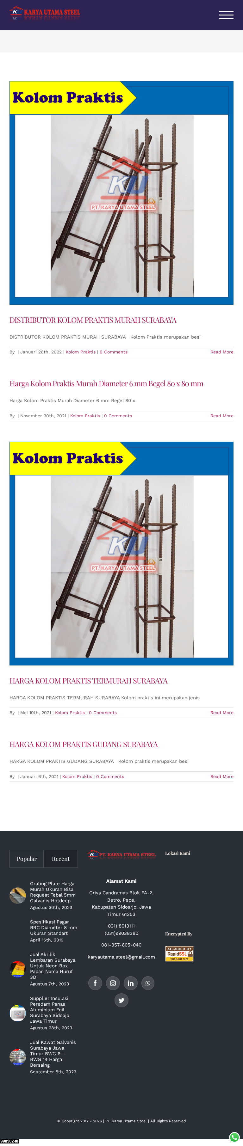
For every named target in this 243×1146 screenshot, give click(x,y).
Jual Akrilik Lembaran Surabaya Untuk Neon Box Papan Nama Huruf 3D (52, 966)
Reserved (177, 1121)
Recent (61, 858)
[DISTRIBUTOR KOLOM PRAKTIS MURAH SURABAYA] (121, 193)
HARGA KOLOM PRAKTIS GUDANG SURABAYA (83, 744)
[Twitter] (121, 1000)
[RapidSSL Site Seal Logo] (179, 949)
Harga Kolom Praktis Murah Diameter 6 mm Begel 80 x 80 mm (106, 383)
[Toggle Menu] (226, 15)
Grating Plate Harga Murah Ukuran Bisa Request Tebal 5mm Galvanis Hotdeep (53, 892)
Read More (222, 351)
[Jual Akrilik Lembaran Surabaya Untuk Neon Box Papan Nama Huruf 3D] (17, 969)
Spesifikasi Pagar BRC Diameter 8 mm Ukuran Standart (53, 927)
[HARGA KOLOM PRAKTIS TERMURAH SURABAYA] (121, 553)
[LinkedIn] (131, 983)
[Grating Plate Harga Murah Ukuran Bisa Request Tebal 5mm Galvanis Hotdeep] (17, 895)
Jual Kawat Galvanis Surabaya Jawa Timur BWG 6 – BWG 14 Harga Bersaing (53, 1053)
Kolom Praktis (81, 351)
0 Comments (114, 351)
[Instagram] (113, 983)
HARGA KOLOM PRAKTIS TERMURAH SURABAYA (88, 680)
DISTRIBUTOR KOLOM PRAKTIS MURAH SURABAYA (92, 320)
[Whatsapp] (147, 983)
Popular (27, 858)
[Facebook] (95, 983)
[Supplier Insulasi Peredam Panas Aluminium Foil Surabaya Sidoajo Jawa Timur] (17, 1013)
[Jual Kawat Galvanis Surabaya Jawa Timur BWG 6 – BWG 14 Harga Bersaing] (17, 1057)
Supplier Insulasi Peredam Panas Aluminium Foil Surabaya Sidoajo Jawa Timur (49, 1010)
